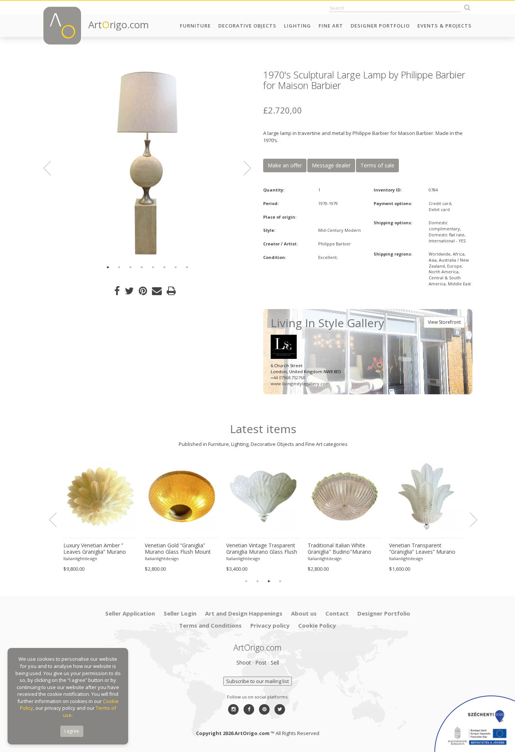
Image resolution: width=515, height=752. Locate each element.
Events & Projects (444, 25)
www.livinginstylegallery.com (300, 383)
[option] (147, 163)
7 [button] (175, 267)
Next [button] (242, 168)
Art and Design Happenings (243, 613)
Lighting (297, 25)
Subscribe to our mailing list (257, 681)
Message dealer (331, 165)
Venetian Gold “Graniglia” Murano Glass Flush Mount (178, 548)
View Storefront (444, 322)
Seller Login (180, 613)
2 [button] (119, 267)
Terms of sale (377, 165)
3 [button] (130, 267)
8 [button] (187, 267)
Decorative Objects (247, 25)
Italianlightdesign (80, 558)
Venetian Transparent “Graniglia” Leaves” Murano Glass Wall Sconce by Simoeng (422, 549)
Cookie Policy (317, 625)
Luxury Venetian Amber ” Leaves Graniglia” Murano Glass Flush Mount (94, 549)
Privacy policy (270, 625)
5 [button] (153, 267)
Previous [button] (51, 168)
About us (304, 613)
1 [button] (108, 267)
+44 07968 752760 (288, 377)
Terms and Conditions (210, 625)
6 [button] (164, 267)
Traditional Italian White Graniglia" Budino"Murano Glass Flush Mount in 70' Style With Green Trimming (344, 549)
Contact (337, 613)
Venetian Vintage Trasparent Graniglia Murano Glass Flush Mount (261, 549)
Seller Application (130, 613)
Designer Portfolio (380, 25)
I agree (71, 731)
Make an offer (285, 165)
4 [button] (142, 267)
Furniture (195, 25)
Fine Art (331, 25)
